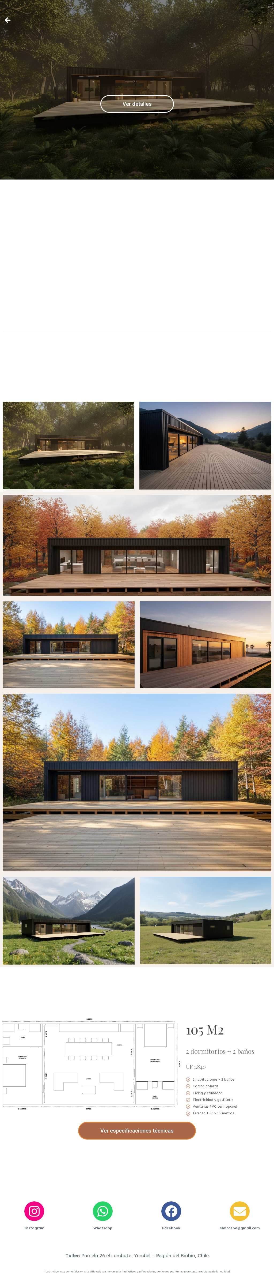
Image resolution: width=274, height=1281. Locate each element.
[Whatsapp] (103, 1211)
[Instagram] (34, 1211)
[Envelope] (240, 1211)
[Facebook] (171, 1211)
